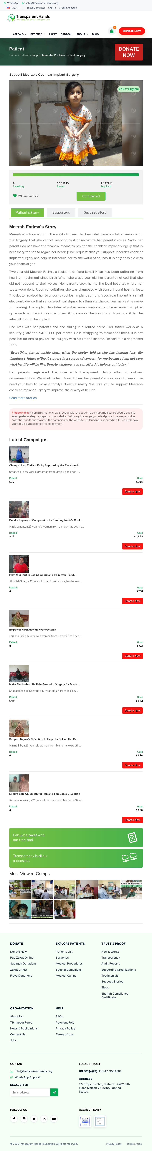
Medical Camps (66, 975)
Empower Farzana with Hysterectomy (32, 629)
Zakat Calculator (36, 7)
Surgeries (62, 957)
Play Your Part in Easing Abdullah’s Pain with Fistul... (42, 574)
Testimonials (109, 975)
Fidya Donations (21, 975)
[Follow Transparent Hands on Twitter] (34, 1119)
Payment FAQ (65, 1022)
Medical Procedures (69, 963)
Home (13, 55)
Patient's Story (27, 213)
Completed (91, 196)
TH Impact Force (21, 1022)
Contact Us (17, 1034)
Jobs (13, 1040)
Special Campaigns (69, 969)
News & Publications (24, 1028)
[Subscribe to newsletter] (54, 1092)
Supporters (61, 212)
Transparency (110, 957)
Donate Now (132, 30)
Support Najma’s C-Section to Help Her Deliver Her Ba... (44, 739)
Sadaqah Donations (23, 963)
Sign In (52, 7)
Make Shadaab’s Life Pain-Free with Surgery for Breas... (44, 684)
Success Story (95, 212)
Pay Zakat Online (21, 957)
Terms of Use (65, 1034)
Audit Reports (110, 963)
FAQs (59, 1016)
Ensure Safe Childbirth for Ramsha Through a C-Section (44, 793)
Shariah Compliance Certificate (114, 995)
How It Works (110, 951)
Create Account (68, 7)
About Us (16, 1016)
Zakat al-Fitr (18, 969)
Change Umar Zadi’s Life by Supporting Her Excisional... (44, 465)
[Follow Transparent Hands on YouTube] (54, 1119)
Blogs (105, 987)
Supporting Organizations (118, 969)
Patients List (64, 951)
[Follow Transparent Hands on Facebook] (14, 1119)
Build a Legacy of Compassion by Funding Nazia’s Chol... (45, 520)
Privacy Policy (65, 1028)
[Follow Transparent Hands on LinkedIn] (44, 1119)
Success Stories (112, 981)
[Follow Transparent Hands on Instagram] (24, 1119)
